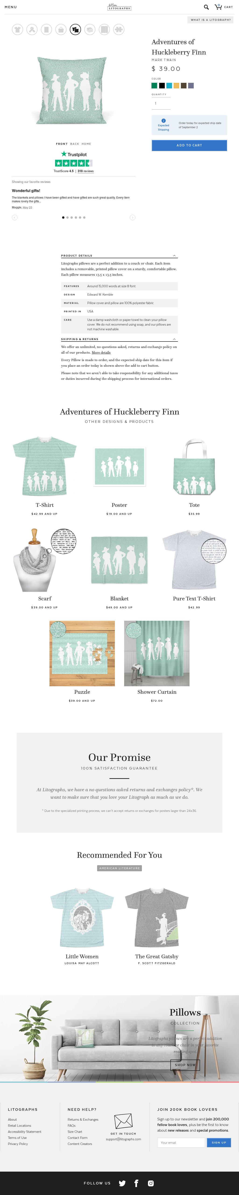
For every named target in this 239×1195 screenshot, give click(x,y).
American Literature (119, 868)
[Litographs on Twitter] (122, 1183)
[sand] (176, 85)
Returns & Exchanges (83, 1119)
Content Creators (80, 1144)
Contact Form (78, 1138)
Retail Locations (19, 1125)
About (12, 1119)
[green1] (154, 85)
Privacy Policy (18, 1144)
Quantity (159, 94)
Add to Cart (189, 145)
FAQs (71, 1125)
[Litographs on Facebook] (136, 1183)
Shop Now (185, 1065)
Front (62, 143)
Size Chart (75, 1131)
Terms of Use (17, 1138)
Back (74, 143)
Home (86, 143)
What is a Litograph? (211, 20)
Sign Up (219, 1142)
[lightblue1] (169, 85)
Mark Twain (164, 60)
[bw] (161, 85)
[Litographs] (120, 7)
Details (76, 255)
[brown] (183, 85)
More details (101, 352)
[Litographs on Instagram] (150, 1183)
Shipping (79, 339)
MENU (11, 7)
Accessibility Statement (24, 1131)
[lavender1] (190, 85)
